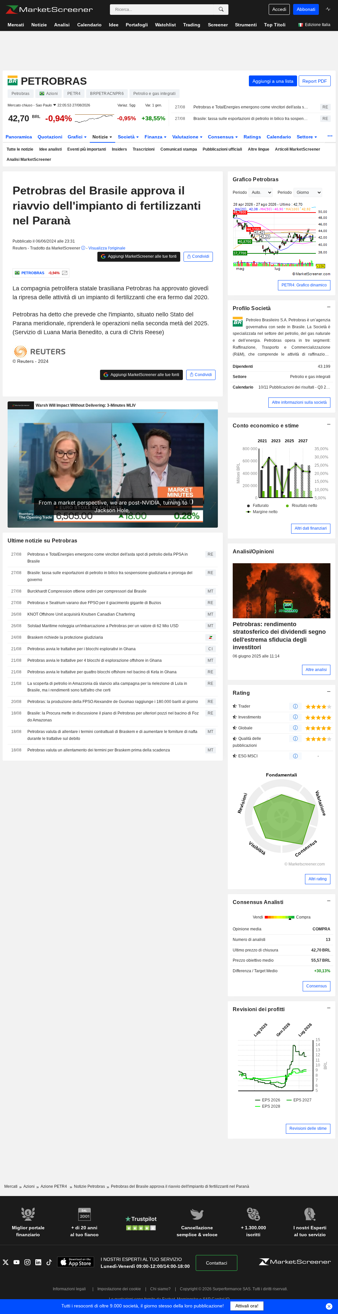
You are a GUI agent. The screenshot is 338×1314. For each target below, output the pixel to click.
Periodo (240, 192)
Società (127, 136)
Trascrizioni (143, 149)
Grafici (76, 136)
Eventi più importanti (86, 149)
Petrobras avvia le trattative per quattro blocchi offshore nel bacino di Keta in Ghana (102, 672)
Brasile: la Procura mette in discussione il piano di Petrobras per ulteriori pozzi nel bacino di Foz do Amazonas (113, 716)
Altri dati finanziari (311, 528)
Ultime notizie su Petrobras (43, 540)
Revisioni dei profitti (259, 1009)
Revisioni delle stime (308, 1128)
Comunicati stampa (178, 149)
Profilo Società (252, 308)
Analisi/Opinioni (253, 551)
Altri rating (318, 879)
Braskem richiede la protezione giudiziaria (65, 637)
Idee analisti (50, 149)
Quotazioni (50, 136)
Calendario (279, 136)
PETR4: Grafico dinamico (304, 285)
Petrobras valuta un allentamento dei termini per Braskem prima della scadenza (98, 750)
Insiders (119, 149)
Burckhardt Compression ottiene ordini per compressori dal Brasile (87, 591)
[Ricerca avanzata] (221, 9)
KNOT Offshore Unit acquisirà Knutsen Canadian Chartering (81, 614)
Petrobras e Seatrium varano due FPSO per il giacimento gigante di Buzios (94, 602)
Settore (305, 136)
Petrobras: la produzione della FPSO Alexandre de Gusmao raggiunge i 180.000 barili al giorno (112, 701)
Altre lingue (258, 149)
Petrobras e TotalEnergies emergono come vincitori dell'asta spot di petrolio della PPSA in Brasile (251, 107)
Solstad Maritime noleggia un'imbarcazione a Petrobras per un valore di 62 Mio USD (103, 626)
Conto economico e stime (266, 425)
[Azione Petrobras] (63, 273)
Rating (241, 693)
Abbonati (306, 9)
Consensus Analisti (258, 902)
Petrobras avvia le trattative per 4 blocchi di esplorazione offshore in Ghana (94, 660)
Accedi (279, 9)
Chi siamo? (160, 1289)
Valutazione (186, 136)
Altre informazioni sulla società (299, 402)
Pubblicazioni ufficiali (222, 149)
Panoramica (19, 136)
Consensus (221, 136)
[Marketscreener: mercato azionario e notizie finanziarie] (49, 10)
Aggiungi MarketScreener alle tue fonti (142, 256)
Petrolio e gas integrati (310, 376)
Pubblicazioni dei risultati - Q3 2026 (301, 387)
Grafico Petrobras (256, 179)
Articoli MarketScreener (297, 149)
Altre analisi (316, 669)
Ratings (252, 136)
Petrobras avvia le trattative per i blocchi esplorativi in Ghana (81, 649)
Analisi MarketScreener (29, 159)
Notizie (100, 136)
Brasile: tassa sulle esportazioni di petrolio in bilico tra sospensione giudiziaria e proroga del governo (251, 118)
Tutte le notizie (20, 149)
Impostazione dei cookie (119, 1289)
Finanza (154, 136)
